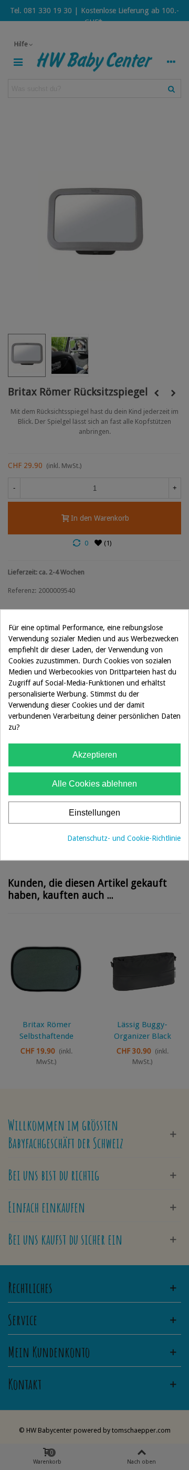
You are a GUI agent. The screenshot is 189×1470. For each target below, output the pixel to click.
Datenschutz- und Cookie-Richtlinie (124, 839)
